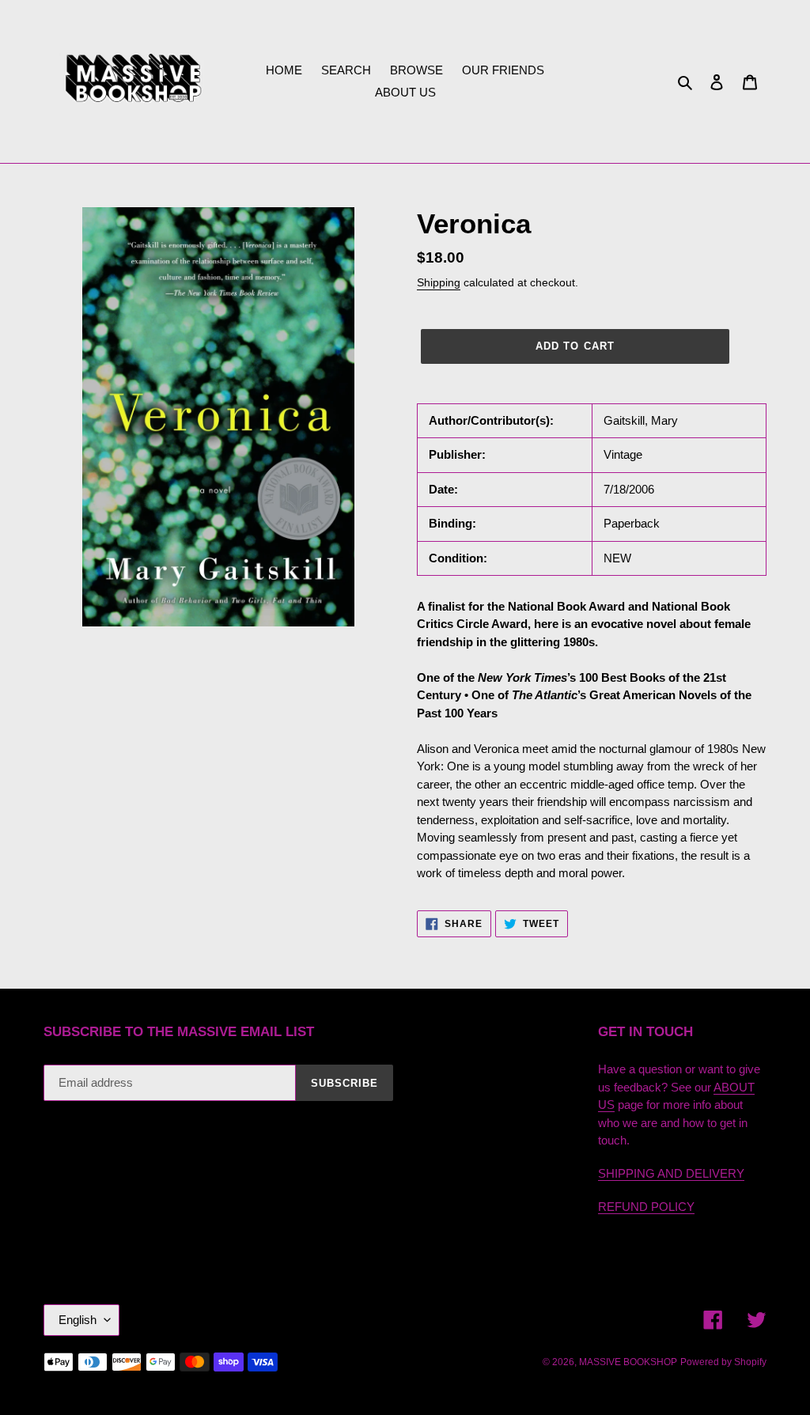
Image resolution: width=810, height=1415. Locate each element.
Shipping (438, 282)
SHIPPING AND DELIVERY (671, 1173)
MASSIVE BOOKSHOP (628, 1362)
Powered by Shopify (723, 1362)
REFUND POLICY (646, 1206)
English (78, 1319)
